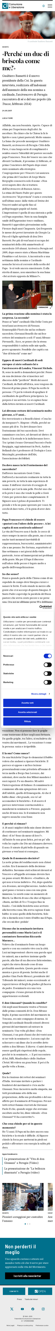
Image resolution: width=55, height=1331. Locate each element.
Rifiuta (27, 721)
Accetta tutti (27, 703)
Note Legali (10, 1325)
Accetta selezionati (27, 712)
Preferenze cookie (42, 1325)
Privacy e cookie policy (25, 1325)
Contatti (14, 1291)
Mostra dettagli (38, 694)
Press (19, 1299)
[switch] (48, 664)
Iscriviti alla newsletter (27, 1276)
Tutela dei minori (31, 1299)
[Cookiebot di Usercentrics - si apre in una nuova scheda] (39, 607)
